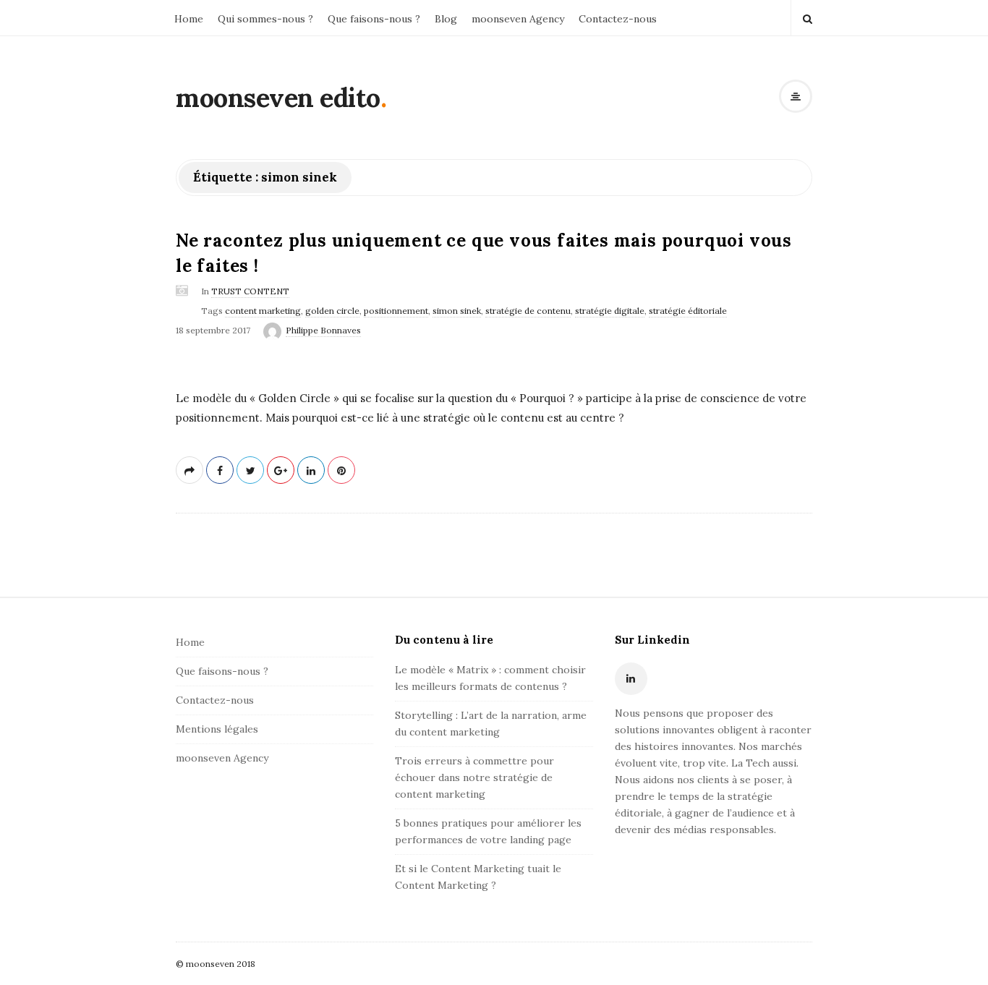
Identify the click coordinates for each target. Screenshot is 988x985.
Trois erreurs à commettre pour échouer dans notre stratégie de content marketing (474, 777)
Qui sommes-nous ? (265, 18)
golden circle (332, 310)
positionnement (396, 310)
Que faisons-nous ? (374, 18)
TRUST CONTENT (250, 291)
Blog (446, 18)
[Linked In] (631, 678)
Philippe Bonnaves (323, 330)
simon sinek (457, 310)
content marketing (263, 310)
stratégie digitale (609, 310)
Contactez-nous (618, 18)
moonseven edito (278, 97)
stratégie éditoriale (688, 310)
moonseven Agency (518, 18)
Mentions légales (217, 728)
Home (188, 18)
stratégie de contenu (528, 310)
